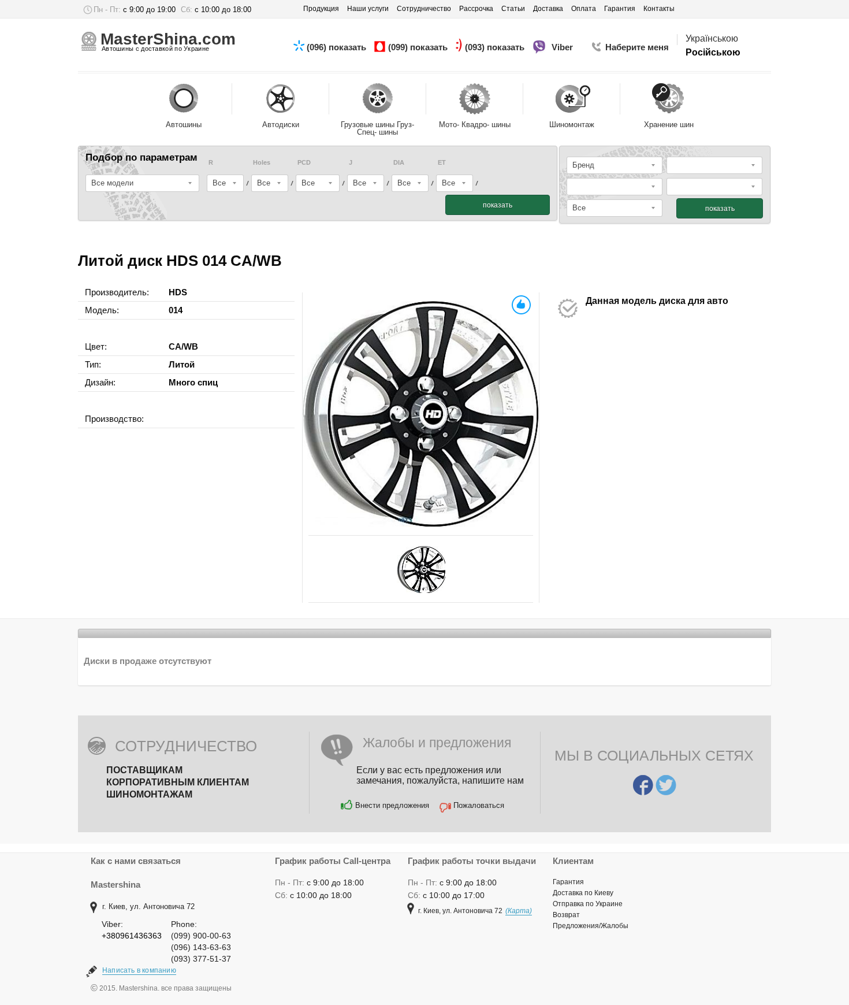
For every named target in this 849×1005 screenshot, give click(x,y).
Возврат (566, 915)
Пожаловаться (478, 805)
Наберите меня (637, 47)
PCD (304, 163)
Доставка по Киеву (583, 893)
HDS (178, 292)
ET (442, 163)
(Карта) (518, 911)
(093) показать (496, 47)
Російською (713, 52)
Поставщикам (144, 770)
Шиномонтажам (149, 794)
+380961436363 (132, 935)
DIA (398, 163)
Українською (712, 38)
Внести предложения (392, 805)
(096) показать (337, 47)
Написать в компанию (139, 970)
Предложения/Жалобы (590, 926)
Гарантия (568, 882)
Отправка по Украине (588, 904)
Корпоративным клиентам (177, 782)
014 (176, 310)
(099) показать (419, 47)
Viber (563, 47)
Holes (261, 163)
